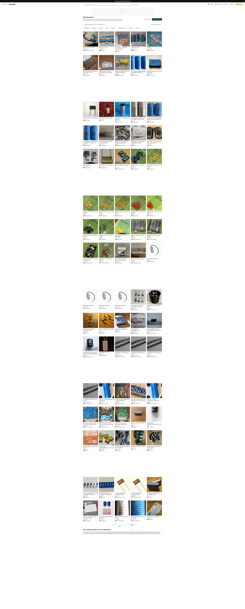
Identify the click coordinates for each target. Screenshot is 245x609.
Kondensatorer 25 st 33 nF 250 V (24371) (90, 236)
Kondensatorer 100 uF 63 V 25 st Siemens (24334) (90, 259)
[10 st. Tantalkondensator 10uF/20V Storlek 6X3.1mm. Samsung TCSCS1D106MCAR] (90, 484)
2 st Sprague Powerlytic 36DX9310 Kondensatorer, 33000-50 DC (90, 142)
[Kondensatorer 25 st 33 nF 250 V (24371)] (90, 226)
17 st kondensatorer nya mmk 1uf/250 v (137, 259)
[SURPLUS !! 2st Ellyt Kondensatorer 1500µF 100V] (106, 390)
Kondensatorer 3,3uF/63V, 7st (121, 329)
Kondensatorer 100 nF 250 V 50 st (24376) (138, 212)
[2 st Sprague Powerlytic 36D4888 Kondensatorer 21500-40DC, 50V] (154, 109)
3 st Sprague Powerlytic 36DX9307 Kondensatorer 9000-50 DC (138, 72)
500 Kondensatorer (103, 47)
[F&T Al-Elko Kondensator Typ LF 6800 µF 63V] (138, 508)
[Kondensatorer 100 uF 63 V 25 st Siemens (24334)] (90, 250)
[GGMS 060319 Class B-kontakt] (106, 109)
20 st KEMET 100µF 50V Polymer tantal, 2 (154, 353)
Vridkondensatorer (87, 165)
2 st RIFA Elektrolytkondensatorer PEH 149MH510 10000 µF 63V (138, 118)
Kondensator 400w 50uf (152, 258)
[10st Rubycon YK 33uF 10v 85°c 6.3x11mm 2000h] (154, 437)
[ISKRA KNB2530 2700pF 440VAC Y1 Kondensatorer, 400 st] (138, 132)
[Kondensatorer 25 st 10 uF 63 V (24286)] (106, 250)
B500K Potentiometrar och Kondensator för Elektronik (121, 259)
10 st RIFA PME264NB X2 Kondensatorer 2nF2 (120, 494)
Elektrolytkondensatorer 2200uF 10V (122, 165)
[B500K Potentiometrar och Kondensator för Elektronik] (122, 250)
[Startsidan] (12, 4)
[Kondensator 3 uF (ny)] (106, 344)
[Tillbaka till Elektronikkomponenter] (84, 25)
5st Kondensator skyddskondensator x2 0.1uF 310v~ (106, 447)
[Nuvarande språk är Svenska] (208, 4)
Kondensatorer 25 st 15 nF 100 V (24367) (106, 236)
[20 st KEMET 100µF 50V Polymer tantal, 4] (122, 344)
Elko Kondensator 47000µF (89, 47)
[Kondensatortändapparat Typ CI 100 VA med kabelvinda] (122, 62)
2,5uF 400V (149, 47)
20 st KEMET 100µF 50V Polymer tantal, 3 (138, 353)
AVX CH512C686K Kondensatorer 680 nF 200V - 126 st (90, 72)
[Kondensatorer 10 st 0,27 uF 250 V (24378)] (106, 203)
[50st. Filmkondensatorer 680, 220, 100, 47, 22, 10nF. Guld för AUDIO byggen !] (138, 390)
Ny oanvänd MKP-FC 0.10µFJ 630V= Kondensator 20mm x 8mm (154, 330)
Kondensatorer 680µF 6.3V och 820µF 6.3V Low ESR (89, 517)
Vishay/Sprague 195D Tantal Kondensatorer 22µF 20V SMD (105, 72)
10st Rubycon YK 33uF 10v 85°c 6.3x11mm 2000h (154, 447)
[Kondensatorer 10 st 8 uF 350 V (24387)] (138, 156)
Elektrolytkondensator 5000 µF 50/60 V (121, 517)
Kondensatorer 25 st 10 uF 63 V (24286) (106, 259)
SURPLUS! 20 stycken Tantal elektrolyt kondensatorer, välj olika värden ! (106, 423)
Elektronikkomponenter (90, 24)
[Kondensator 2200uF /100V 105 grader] (154, 296)
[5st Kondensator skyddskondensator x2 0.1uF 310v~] (106, 437)
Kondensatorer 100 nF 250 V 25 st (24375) (154, 212)
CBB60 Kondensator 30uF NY (153, 516)
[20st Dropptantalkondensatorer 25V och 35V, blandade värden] (90, 414)
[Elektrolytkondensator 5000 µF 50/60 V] (122, 508)
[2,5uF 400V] (154, 39)
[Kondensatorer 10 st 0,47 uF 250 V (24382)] (90, 203)
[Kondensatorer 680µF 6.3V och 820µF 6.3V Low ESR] (90, 508)
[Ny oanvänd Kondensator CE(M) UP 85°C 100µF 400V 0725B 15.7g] (90, 344)
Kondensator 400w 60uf (104, 305)
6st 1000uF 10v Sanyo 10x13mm (138, 446)
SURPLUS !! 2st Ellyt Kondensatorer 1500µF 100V (106, 400)
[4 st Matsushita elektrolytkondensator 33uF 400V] (154, 414)
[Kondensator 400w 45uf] (122, 296)
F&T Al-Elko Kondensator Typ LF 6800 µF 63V (138, 517)
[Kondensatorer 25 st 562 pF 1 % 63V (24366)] (122, 226)
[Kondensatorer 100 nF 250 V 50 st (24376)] (138, 203)
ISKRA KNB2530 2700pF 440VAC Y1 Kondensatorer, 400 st (138, 142)
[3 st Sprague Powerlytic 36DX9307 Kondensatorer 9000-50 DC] (138, 62)
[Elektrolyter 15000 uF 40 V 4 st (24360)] (138, 226)
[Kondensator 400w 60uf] (106, 296)
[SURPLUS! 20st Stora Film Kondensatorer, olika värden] (122, 414)
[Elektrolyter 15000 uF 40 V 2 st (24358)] (154, 226)
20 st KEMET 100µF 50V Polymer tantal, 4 (122, 353)
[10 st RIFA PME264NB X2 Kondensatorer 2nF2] (122, 484)
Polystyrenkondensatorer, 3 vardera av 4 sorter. (89, 330)
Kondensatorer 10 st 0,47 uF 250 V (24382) (90, 212)
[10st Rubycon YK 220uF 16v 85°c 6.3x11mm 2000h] (122, 437)
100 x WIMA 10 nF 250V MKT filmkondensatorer (121, 48)
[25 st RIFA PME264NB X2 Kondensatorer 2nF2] (138, 484)
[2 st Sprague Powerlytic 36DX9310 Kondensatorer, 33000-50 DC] (90, 132)
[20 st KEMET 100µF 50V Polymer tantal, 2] (154, 344)
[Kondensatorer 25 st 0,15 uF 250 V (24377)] (122, 203)
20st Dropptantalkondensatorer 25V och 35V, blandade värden (90, 423)
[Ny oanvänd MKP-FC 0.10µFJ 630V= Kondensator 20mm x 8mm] (154, 320)
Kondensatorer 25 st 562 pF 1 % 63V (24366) (122, 236)
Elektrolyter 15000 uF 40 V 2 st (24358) (153, 236)
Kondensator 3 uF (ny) (104, 352)
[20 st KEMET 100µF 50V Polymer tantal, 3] (138, 344)
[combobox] (109, 4)
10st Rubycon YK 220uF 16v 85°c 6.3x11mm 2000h (122, 447)
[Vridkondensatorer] (90, 156)
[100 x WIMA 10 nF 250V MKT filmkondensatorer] (122, 39)
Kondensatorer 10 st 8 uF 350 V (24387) (138, 165)
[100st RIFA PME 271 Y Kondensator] (90, 109)
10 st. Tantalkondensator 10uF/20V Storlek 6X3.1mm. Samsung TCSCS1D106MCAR (90, 494)
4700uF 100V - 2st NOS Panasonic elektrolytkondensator (154, 142)
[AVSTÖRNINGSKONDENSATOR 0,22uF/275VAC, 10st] (154, 484)
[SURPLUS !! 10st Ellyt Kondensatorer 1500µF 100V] (154, 390)
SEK (212, 4)
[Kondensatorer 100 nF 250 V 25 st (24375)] (154, 203)
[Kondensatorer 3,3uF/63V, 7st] (122, 320)
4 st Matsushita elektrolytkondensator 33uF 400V (154, 423)
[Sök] (133, 4)
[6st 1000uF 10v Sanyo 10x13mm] (138, 437)
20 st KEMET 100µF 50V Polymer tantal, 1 (90, 400)
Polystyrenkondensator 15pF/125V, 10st (106, 330)
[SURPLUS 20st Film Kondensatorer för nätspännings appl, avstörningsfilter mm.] (122, 390)
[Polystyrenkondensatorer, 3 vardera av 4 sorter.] (90, 320)
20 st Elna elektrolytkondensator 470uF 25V (106, 517)
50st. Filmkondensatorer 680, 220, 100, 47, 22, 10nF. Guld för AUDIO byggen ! (138, 400)
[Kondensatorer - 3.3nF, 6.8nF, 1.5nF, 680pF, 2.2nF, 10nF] (138, 296)
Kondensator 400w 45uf (120, 305)
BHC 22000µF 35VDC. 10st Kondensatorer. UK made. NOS (105, 494)
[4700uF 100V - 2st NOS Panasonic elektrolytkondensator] (154, 132)
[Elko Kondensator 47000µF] (90, 39)
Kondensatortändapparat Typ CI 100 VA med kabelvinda (122, 72)
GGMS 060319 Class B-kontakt (105, 117)
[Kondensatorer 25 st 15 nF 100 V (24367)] (106, 226)
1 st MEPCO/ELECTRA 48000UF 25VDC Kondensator (105, 142)
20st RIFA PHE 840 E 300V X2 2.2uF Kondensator (154, 72)
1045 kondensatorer (135, 47)
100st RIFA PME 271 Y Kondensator (90, 117)
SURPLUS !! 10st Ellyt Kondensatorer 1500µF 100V (153, 400)
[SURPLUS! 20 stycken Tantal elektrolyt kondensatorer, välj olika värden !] (106, 414)
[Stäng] (244, 1)
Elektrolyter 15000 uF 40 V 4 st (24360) (137, 236)
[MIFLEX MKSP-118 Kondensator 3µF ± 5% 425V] (122, 109)
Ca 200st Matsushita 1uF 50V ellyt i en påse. (90, 447)
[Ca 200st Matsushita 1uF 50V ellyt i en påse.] (90, 437)
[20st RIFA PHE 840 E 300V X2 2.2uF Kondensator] (154, 62)
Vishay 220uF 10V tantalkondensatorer (135, 330)
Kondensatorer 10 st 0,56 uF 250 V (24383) (154, 165)
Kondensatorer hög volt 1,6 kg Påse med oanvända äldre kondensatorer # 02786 (121, 142)
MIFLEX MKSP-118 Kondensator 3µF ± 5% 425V (122, 118)
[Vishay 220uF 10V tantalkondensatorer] (138, 320)
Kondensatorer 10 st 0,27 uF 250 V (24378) (106, 212)
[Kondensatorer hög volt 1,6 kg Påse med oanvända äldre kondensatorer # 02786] (122, 132)
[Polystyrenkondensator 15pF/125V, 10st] (106, 320)
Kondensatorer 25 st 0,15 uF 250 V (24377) (122, 212)
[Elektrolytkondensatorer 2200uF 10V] (122, 156)
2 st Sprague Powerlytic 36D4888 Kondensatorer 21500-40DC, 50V (154, 118)
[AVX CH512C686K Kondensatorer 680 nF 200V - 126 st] (90, 62)
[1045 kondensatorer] (138, 39)
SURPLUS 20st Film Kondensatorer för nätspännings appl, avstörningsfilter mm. (122, 400)
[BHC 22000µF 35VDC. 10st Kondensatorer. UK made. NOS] (106, 484)
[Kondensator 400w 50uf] (154, 250)
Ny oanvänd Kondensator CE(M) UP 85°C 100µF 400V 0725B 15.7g (90, 353)
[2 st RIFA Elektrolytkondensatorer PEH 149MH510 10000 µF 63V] (138, 109)
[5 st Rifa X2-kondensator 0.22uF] (106, 156)
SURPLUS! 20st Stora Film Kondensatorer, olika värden (121, 423)
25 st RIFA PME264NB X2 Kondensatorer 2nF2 (136, 494)
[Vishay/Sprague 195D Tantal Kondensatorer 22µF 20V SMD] (106, 62)
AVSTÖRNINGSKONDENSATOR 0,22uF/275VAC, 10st (153, 494)
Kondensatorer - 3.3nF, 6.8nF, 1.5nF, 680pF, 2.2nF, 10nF (137, 306)
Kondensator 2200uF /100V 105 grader (153, 306)
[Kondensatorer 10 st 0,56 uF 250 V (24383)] (154, 156)
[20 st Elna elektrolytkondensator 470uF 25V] (106, 508)
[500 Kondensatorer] (106, 39)
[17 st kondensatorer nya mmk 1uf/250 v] (138, 250)
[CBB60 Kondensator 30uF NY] (154, 508)
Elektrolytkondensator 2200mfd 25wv (138, 423)
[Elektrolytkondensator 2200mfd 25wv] (138, 414)
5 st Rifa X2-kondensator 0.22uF (106, 165)
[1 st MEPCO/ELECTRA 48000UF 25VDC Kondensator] (106, 132)
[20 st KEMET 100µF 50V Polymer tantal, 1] (90, 390)
